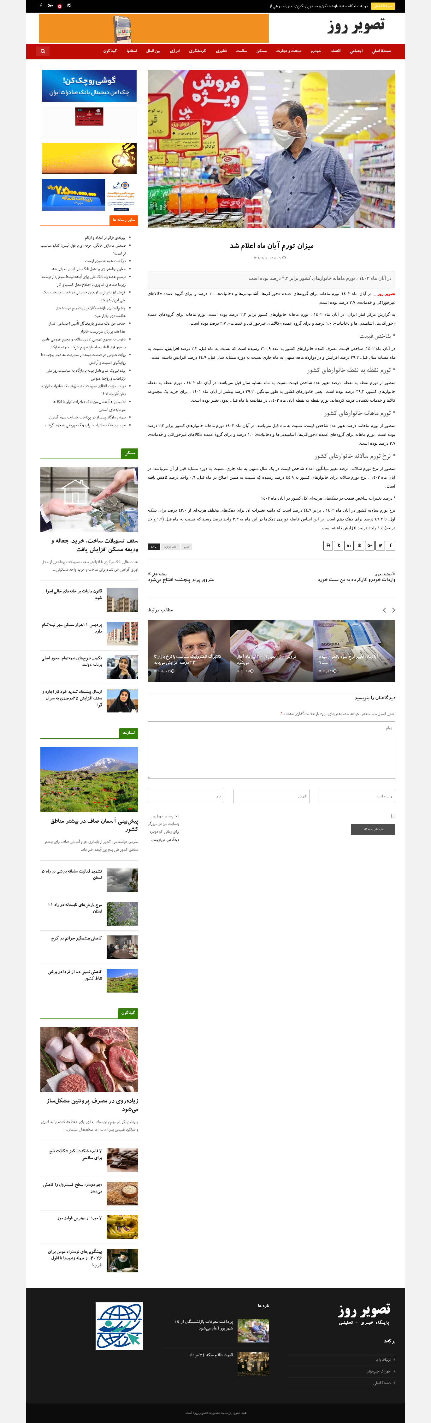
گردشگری (197, 51)
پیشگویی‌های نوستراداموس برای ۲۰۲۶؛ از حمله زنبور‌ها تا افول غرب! (75, 1259)
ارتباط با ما (383, 1359)
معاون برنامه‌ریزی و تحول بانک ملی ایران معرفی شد (89, 269)
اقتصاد (335, 51)
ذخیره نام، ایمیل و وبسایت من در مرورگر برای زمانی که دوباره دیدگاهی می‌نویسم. (163, 828)
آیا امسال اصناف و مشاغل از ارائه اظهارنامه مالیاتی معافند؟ (325, 6)
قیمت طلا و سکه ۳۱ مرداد (211, 1355)
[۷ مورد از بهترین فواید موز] (122, 1227)
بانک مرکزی (170, 546)
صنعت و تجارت (288, 51)
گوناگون (110, 51)
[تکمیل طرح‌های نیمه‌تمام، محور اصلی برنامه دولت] (122, 667)
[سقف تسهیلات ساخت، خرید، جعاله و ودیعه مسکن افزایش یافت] (89, 499)
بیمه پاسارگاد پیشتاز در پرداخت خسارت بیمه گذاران (87, 417)
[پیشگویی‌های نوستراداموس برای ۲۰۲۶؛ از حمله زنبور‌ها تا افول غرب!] (122, 1260)
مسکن (261, 51)
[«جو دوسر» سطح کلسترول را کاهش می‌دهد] (122, 1193)
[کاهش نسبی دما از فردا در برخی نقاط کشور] (122, 981)
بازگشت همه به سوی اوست (105, 261)
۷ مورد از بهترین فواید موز (79, 1218)
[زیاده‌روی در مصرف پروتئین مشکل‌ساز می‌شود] (89, 1059)
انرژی (175, 51)
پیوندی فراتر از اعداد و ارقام (105, 237)
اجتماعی (356, 51)
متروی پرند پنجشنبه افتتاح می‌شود (181, 578)
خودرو (316, 51)
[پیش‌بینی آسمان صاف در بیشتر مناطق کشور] (89, 779)
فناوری (221, 51)
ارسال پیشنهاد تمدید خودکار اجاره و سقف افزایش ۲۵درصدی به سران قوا (72, 699)
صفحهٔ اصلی (381, 51)
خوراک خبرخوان (379, 1371)
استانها (132, 51)
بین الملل (153, 51)
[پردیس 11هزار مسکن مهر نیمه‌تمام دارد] (122, 633)
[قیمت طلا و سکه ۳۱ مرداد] (253, 1364)
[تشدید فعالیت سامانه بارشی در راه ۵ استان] (122, 880)
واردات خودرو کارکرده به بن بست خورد (356, 578)
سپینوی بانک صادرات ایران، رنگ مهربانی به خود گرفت (85, 425)
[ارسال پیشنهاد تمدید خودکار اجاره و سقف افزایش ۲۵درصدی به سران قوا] (122, 700)
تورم (186, 546)
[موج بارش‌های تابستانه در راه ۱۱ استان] (122, 914)
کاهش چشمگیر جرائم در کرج (76, 938)
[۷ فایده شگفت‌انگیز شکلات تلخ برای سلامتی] (122, 1160)
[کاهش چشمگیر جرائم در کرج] (122, 947)
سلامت (241, 51)
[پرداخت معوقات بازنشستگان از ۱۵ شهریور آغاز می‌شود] (253, 1330)
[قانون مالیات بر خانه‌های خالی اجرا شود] (122, 600)
